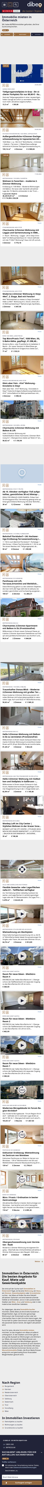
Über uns (10, 1444)
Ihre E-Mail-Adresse (8, 1473)
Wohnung (29, 1291)
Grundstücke (35, 1293)
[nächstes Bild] (41, 74)
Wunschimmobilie (9, 1350)
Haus (38, 1291)
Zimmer (8, 1293)
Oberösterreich (11, 1396)
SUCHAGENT (7, 34)
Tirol (6, 1405)
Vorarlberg (9, 1408)
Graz (19, 1302)
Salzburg (8, 1399)
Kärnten (8, 1389)
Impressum (10, 1447)
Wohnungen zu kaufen (13, 1425)
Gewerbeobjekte (18, 1293)
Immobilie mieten (27, 1330)
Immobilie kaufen (27, 1309)
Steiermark (9, 1402)
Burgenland (9, 1386)
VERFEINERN (38, 34)
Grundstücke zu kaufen (14, 1428)
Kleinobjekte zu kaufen (13, 1422)
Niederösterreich (11, 1392)
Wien (7, 1411)
